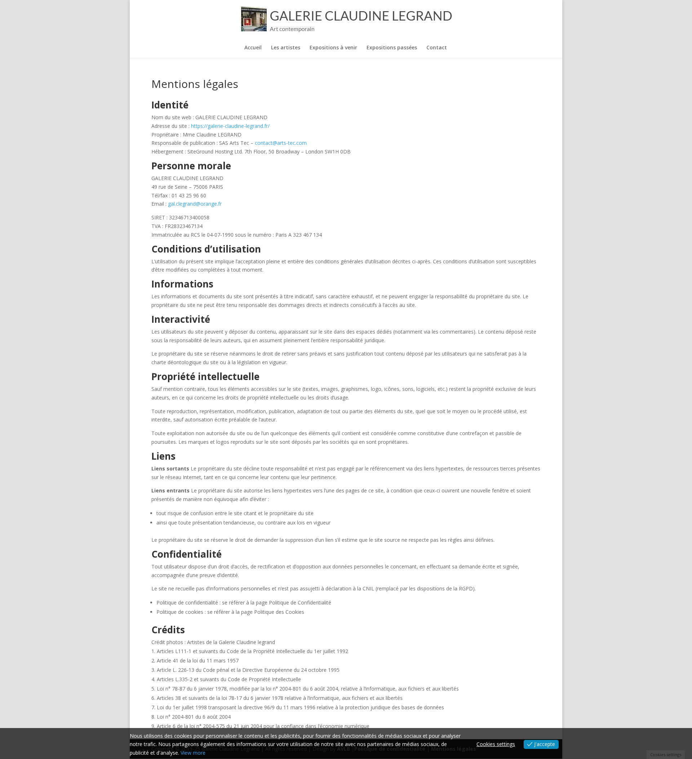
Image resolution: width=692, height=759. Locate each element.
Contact (436, 48)
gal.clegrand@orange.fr (195, 203)
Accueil (253, 48)
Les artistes (285, 48)
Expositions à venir (333, 48)
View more (193, 752)
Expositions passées (392, 48)
